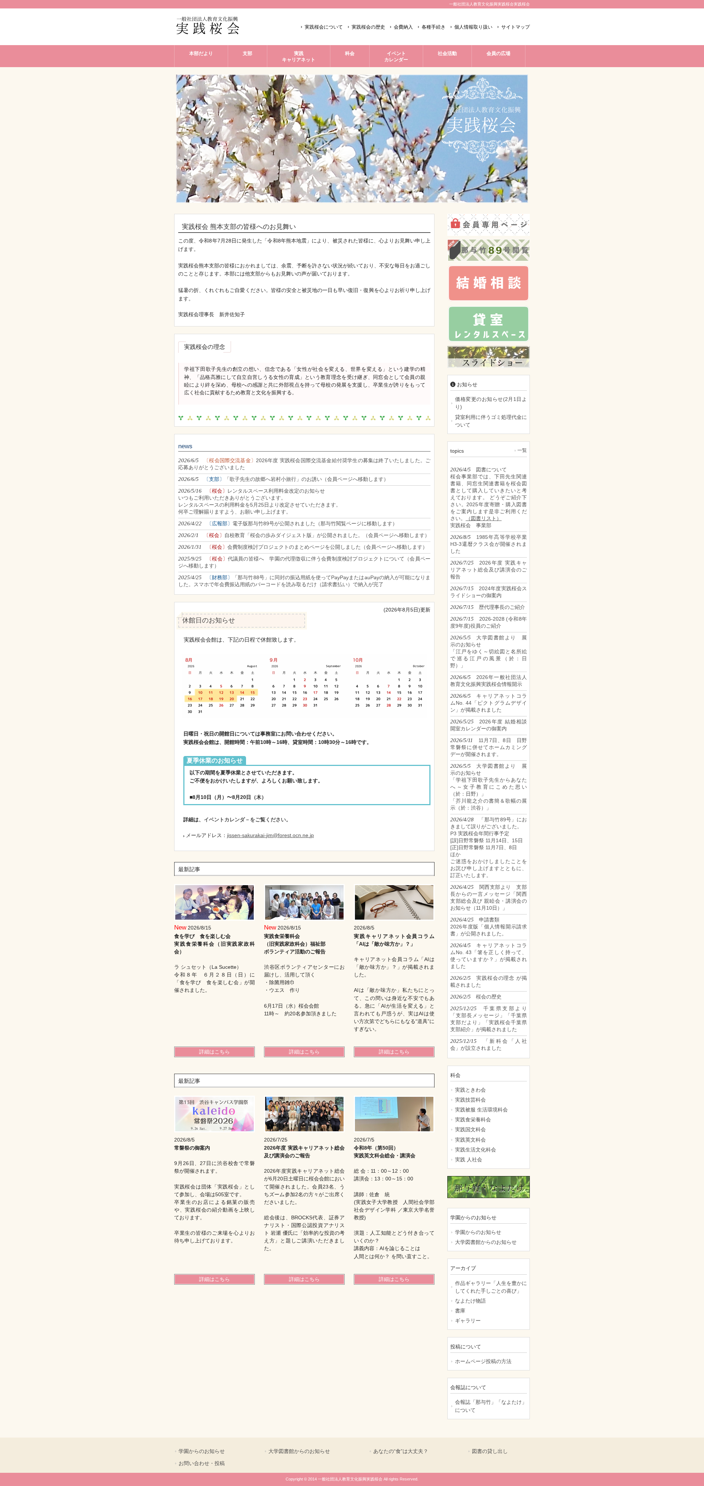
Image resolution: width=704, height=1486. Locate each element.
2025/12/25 (488, 1018)
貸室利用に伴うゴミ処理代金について (491, 421)
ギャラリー (468, 1320)
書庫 (460, 1311)
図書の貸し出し (490, 1451)
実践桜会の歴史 (368, 27)
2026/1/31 (303, 547)
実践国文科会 (470, 1129)
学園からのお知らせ (478, 1232)
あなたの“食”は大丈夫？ (400, 1451)
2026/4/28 (488, 847)
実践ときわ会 (470, 1090)
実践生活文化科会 (475, 1150)
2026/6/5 (304, 463)
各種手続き (433, 27)
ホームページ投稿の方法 (483, 1361)
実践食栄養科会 (473, 1119)
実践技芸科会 (470, 1100)
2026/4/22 (287, 523)
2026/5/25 (488, 724)
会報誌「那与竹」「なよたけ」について (491, 1406)
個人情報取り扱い (473, 27)
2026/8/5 (488, 544)
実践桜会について (324, 27)
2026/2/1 (304, 535)
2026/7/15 (488, 591)
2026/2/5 (488, 981)
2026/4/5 (488, 497)
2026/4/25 (488, 897)
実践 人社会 (468, 1159)
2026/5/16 (259, 501)
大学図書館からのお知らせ (486, 1242)
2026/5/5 (488, 651)
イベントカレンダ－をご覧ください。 (247, 819)
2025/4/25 (304, 580)
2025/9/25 (304, 562)
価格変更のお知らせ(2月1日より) (491, 403)
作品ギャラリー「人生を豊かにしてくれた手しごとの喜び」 (491, 1287)
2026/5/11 (488, 747)
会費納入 (403, 27)
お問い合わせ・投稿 (202, 1463)
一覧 (522, 450)
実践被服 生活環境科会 (481, 1110)
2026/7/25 (488, 569)
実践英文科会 (470, 1140)
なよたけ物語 (470, 1301)
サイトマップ (515, 27)
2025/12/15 (488, 1044)
